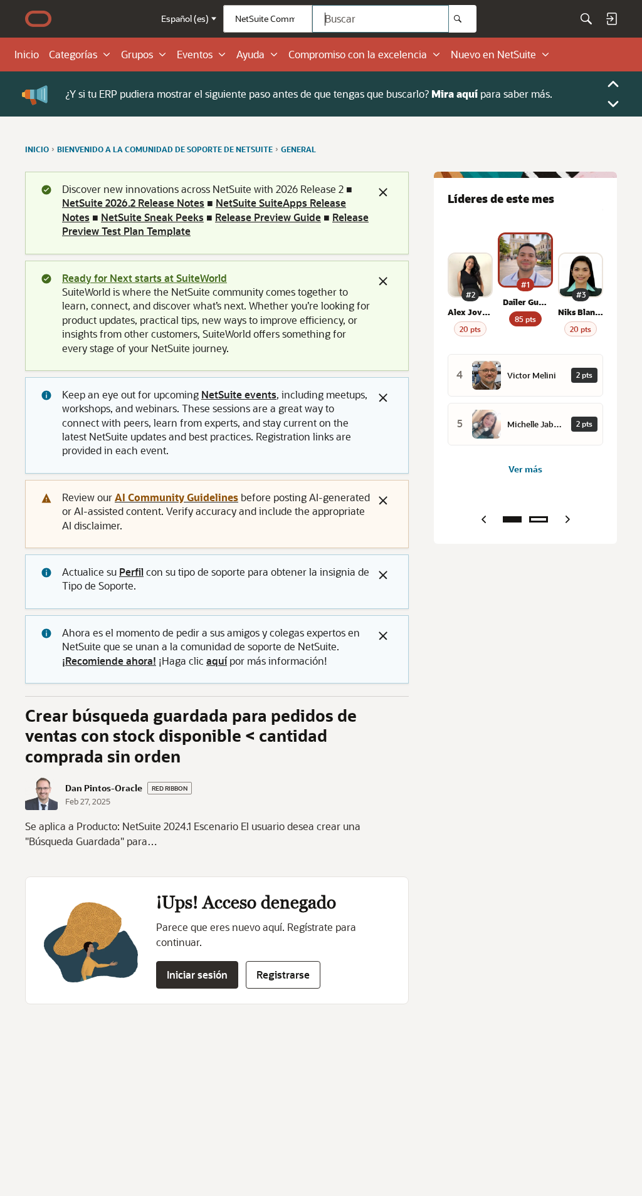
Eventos (195, 54)
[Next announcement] (613, 104)
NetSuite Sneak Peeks (152, 217)
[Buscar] (462, 19)
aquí (216, 660)
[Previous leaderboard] (483, 519)
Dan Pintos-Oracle (103, 788)
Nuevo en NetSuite (493, 54)
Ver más (525, 469)
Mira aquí (454, 93)
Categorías (73, 54)
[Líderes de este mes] (512, 519)
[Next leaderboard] (567, 519)
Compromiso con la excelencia (357, 54)
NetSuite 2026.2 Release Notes (133, 202)
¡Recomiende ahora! (109, 660)
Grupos (137, 54)
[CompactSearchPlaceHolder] (586, 19)
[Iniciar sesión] (611, 19)
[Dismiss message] (383, 192)
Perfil (131, 571)
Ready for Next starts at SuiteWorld (144, 277)
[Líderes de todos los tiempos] (538, 519)
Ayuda (250, 54)
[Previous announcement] (613, 84)
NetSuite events (238, 394)
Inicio (26, 54)
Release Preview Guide (268, 217)
